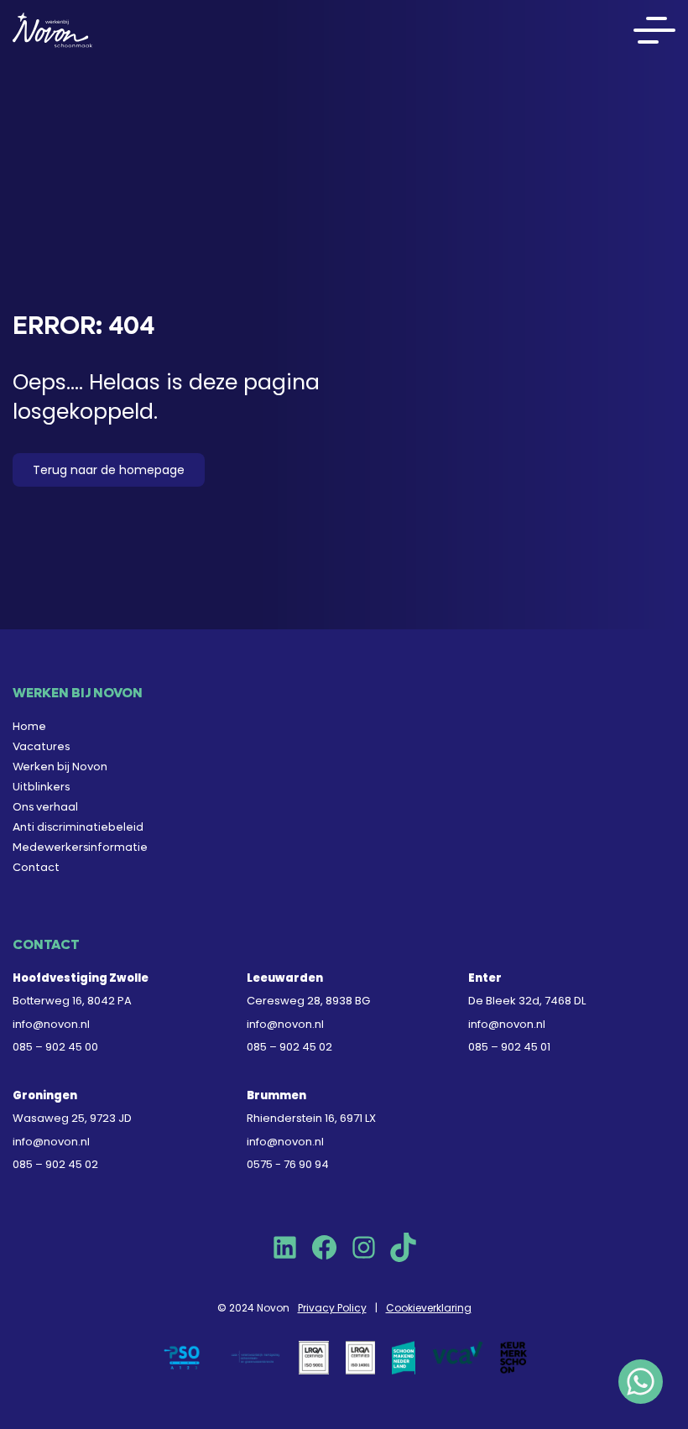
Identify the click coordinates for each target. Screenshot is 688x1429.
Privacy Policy (332, 1308)
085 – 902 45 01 (509, 1047)
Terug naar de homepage (109, 470)
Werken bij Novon (60, 766)
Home (29, 726)
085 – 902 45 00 (55, 1047)
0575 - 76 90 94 (288, 1164)
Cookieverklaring (429, 1308)
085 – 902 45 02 (289, 1047)
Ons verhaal (45, 807)
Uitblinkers (41, 787)
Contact (36, 867)
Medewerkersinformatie (80, 847)
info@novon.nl (51, 1024)
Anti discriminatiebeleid (78, 827)
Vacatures (41, 746)
